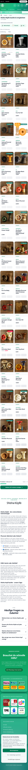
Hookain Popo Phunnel (20, 84)
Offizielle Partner (7, 727)
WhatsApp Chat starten (15, 670)
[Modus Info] (1, 12)
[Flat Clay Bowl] (21, 336)
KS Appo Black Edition (20, 172)
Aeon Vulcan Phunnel (5, 113)
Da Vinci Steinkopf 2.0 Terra (5, 380)
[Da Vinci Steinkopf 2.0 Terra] (7, 365)
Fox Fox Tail (19, 112)
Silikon (12, 529)
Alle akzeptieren (14, 750)
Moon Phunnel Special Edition (20, 261)
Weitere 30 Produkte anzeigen (14, 487)
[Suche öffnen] (22, 5)
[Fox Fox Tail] (21, 100)
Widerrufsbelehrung (8, 732)
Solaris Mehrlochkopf (6, 468)
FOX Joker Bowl (6, 349)
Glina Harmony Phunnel (6, 172)
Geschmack (6, 588)
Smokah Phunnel (7, 438)
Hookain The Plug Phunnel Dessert (21, 468)
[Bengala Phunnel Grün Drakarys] (21, 277)
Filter (9, 31)
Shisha (3, 9)
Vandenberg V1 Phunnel (6, 84)
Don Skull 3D (19, 320)
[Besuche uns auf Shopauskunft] (21, 710)
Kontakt (5, 724)
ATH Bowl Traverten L (5, 201)
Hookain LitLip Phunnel (6, 54)
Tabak (19, 9)
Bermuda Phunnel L (19, 142)
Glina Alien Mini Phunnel (6, 409)
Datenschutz (6, 734)
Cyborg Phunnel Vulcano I (6, 142)
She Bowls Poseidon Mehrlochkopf (20, 231)
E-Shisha (12, 9)
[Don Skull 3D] (21, 307)
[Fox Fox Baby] (7, 277)
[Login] (14, 5)
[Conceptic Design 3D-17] (7, 307)
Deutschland (23, 1)
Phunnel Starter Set (20, 439)
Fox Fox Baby (5, 290)
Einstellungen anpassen (14, 759)
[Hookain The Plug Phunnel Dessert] (21, 455)
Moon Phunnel (20, 201)
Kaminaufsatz (4, 568)
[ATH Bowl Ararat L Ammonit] (7, 248)
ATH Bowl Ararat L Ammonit (6, 261)
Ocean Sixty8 (5, 230)
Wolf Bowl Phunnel (19, 379)
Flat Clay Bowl (20, 349)
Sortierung (3, 31)
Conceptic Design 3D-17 (7, 320)
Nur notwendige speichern (14, 755)
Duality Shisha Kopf (20, 54)
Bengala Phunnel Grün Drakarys (21, 291)
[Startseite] (2, 5)
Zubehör (5, 15)
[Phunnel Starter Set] (21, 425)
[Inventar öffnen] (18, 5)
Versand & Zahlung (8, 729)
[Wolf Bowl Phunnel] (21, 365)
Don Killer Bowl (20, 409)
